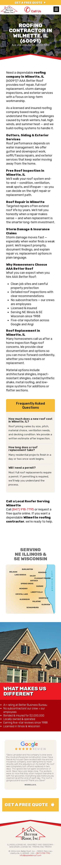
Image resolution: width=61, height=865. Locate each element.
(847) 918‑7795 (23, 509)
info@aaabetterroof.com (30, 855)
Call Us (32, 11)
